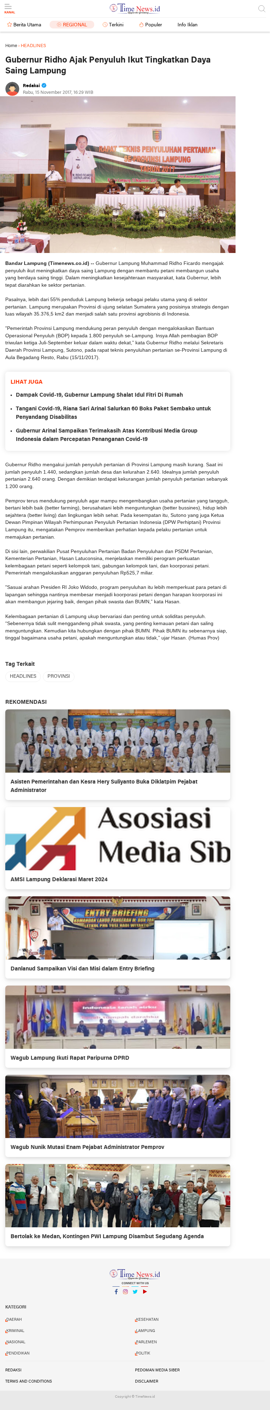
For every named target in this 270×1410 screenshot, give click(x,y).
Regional (75, 25)
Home (11, 46)
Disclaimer (146, 1381)
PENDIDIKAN (18, 1353)
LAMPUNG (145, 1331)
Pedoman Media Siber (157, 1370)
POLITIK (143, 1353)
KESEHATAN (147, 1320)
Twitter (135, 1301)
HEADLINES (23, 676)
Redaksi (13, 1370)
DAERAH (14, 1320)
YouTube (144, 1301)
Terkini (116, 25)
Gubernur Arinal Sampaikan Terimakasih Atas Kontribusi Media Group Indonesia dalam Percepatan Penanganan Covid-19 (107, 435)
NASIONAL (15, 1342)
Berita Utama (27, 25)
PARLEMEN (146, 1342)
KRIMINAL (15, 1331)
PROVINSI (58, 676)
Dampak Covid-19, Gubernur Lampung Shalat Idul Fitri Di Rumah (99, 395)
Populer (153, 25)
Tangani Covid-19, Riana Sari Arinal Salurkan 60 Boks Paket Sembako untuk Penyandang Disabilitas (113, 413)
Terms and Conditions (28, 1381)
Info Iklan (188, 25)
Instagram (125, 1301)
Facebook (116, 1301)
